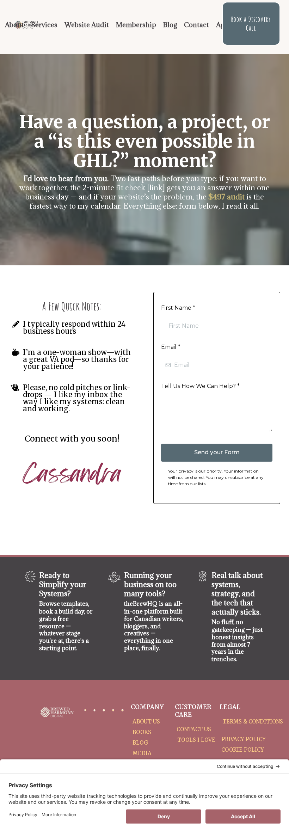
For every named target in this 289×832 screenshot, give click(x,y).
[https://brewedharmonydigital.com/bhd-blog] (202, 576)
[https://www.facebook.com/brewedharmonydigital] (85, 710)
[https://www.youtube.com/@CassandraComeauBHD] (122, 710)
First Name (178, 307)
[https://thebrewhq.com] (114, 577)
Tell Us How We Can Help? (200, 386)
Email (170, 347)
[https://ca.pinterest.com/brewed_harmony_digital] (113, 710)
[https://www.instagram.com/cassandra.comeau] (94, 710)
